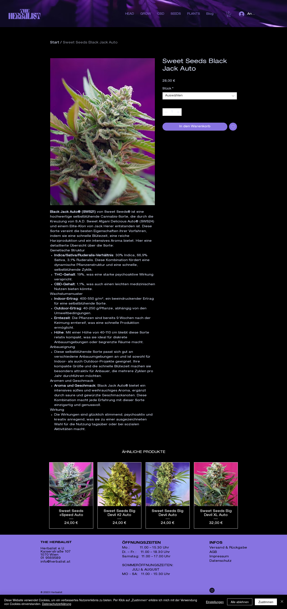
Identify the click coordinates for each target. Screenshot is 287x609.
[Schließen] (281, 602)
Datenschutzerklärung (56, 604)
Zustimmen (265, 602)
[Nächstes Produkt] (243, 495)
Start (54, 43)
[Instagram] (212, 590)
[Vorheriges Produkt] (43, 495)
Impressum (219, 556)
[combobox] (199, 96)
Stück (168, 88)
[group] (143, 495)
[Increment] (178, 112)
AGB (213, 552)
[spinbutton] (172, 112)
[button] (229, 14)
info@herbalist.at (55, 561)
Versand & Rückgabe (228, 547)
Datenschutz (220, 561)
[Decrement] (165, 112)
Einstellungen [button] (215, 602)
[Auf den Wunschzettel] (233, 127)
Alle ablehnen (240, 602)
